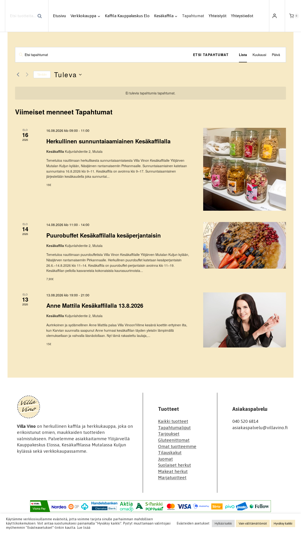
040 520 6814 (245, 421)
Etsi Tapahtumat (211, 54)
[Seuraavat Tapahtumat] (27, 74)
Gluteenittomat (174, 440)
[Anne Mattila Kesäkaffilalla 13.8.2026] (244, 319)
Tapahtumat (193, 15)
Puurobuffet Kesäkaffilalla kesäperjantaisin (103, 235)
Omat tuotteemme (177, 446)
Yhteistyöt (217, 15)
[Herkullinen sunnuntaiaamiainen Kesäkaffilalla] (244, 169)
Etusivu (59, 15)
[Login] (274, 16)
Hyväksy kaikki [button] (283, 523)
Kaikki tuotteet (173, 421)
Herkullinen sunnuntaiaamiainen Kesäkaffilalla (108, 141)
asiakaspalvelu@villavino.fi (260, 427)
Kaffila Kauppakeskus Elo (127, 15)
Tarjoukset (168, 433)
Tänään (42, 74)
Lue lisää (83, 527)
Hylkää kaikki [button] (223, 523)
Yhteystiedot (242, 15)
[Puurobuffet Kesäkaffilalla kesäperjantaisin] (244, 245)
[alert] (150, 93)
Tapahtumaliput (174, 427)
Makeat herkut (173, 471)
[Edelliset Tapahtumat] (18, 74)
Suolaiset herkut (174, 465)
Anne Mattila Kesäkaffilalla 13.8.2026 (94, 305)
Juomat (165, 458)
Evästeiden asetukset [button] (193, 523)
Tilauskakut (170, 452)
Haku (40, 16)
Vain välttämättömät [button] (253, 523)
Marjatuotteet (172, 477)
